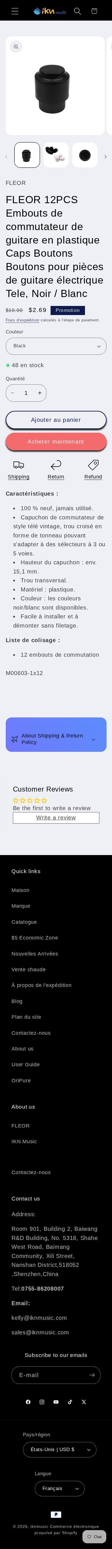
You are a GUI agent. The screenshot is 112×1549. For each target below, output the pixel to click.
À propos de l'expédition (41, 985)
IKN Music (24, 1141)
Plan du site (26, 1017)
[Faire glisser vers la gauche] (6, 157)
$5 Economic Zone (34, 938)
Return (56, 477)
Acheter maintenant (56, 441)
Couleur (15, 332)
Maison (20, 890)
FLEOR (20, 1126)
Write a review (56, 817)
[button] (15, 11)
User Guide (25, 1064)
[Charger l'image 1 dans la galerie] (27, 155)
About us (22, 1049)
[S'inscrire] (92, 1375)
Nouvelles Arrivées (34, 954)
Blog (17, 1001)
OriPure (21, 1080)
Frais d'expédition (22, 320)
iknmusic (39, 1526)
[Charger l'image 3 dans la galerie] (85, 155)
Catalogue (24, 922)
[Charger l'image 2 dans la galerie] (56, 155)
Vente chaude (28, 969)
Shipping (19, 477)
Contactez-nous (31, 1033)
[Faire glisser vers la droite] (105, 157)
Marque (20, 906)
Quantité (15, 378)
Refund (93, 477)
